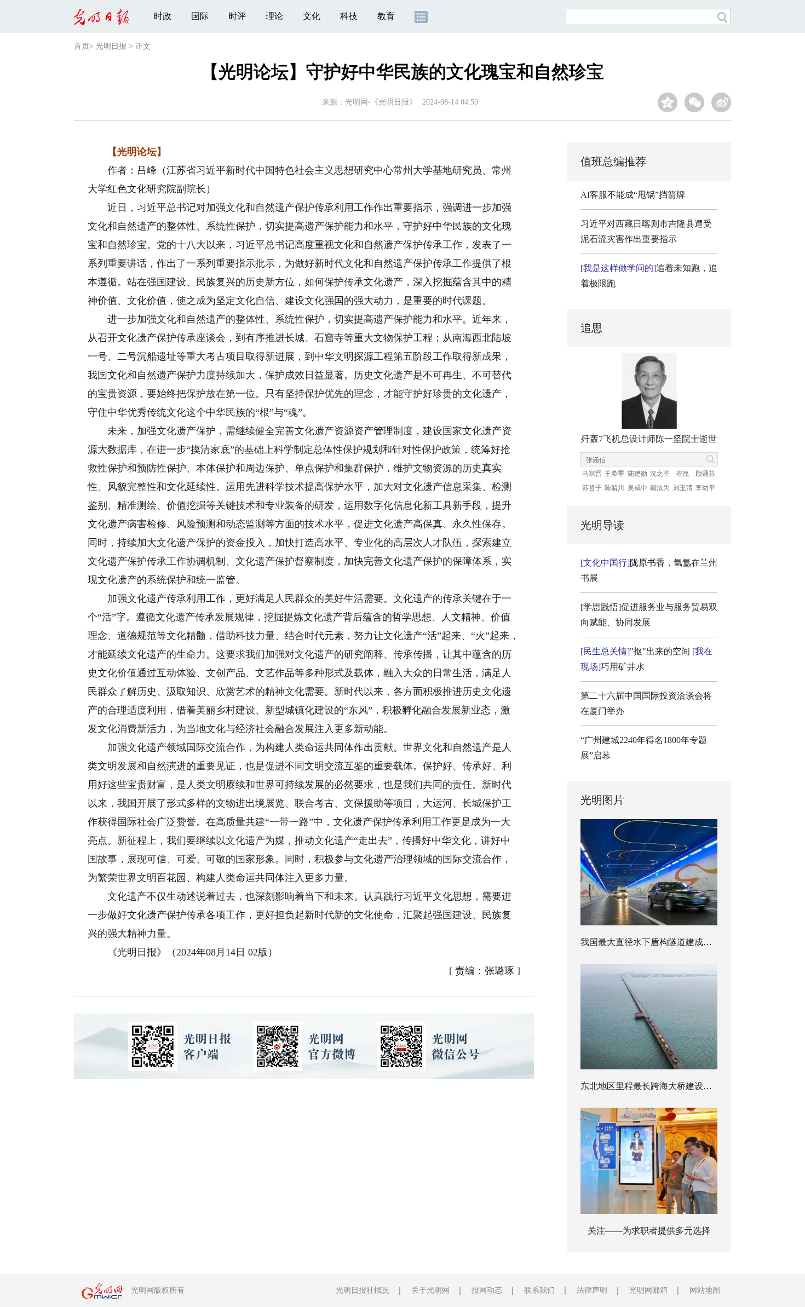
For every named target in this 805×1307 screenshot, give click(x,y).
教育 (386, 16)
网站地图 (704, 1290)
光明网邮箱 (648, 1290)
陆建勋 (637, 473)
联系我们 (539, 1290)
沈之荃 (660, 473)
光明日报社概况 (362, 1290)
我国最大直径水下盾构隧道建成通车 (650, 942)
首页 (81, 46)
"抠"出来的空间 (635, 651)
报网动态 (487, 1290)
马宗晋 (592, 473)
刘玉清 (683, 488)
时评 (237, 16)
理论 (274, 16)
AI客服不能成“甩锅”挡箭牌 (632, 194)
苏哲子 (592, 488)
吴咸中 (637, 488)
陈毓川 (614, 488)
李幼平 (705, 488)
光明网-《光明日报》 (381, 102)
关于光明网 (430, 1290)
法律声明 (592, 1290)
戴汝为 (660, 488)
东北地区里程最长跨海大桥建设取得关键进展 (668, 1086)
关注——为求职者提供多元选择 (649, 1230)
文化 (311, 16)
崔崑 (682, 473)
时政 (162, 16)
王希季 (614, 473)
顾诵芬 (705, 473)
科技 (349, 16)
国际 (200, 16)
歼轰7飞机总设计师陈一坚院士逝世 (649, 439)
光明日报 (111, 46)
